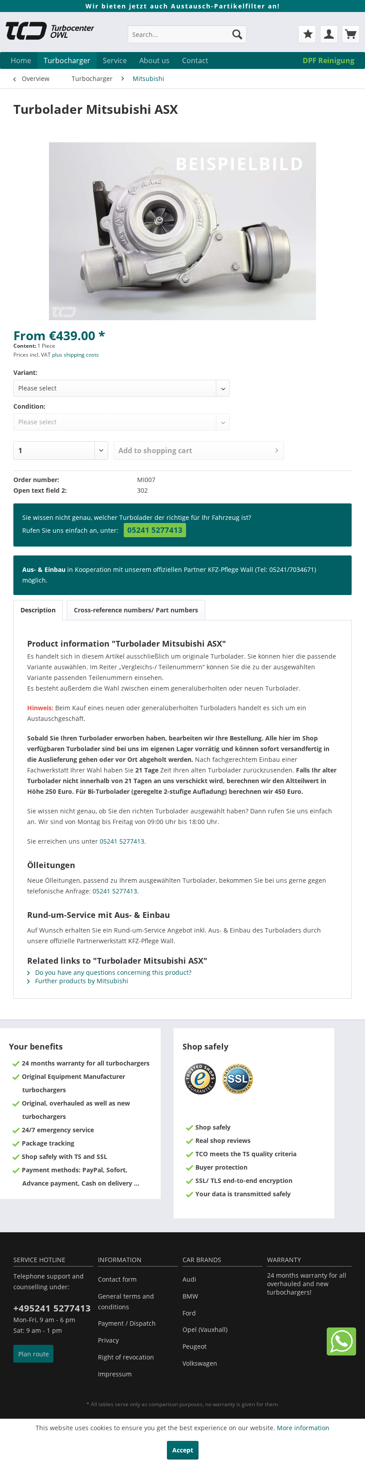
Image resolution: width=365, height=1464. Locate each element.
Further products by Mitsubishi (80, 981)
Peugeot (194, 1346)
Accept (182, 1450)
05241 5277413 (154, 530)
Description (38, 610)
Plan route (33, 1354)
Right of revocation (126, 1357)
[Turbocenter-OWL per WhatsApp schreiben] (341, 1353)
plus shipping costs (75, 354)
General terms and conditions (126, 1301)
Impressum (115, 1374)
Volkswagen (199, 1363)
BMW (190, 1296)
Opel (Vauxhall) (204, 1329)
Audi (189, 1279)
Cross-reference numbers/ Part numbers (136, 610)
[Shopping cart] (351, 34)
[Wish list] (307, 34)
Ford (189, 1313)
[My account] (329, 34)
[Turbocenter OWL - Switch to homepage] (54, 32)
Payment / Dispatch (127, 1323)
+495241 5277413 (52, 1308)
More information (303, 1428)
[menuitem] (187, 38)
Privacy (108, 1340)
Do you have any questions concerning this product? (112, 972)
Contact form (117, 1279)
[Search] (237, 34)
